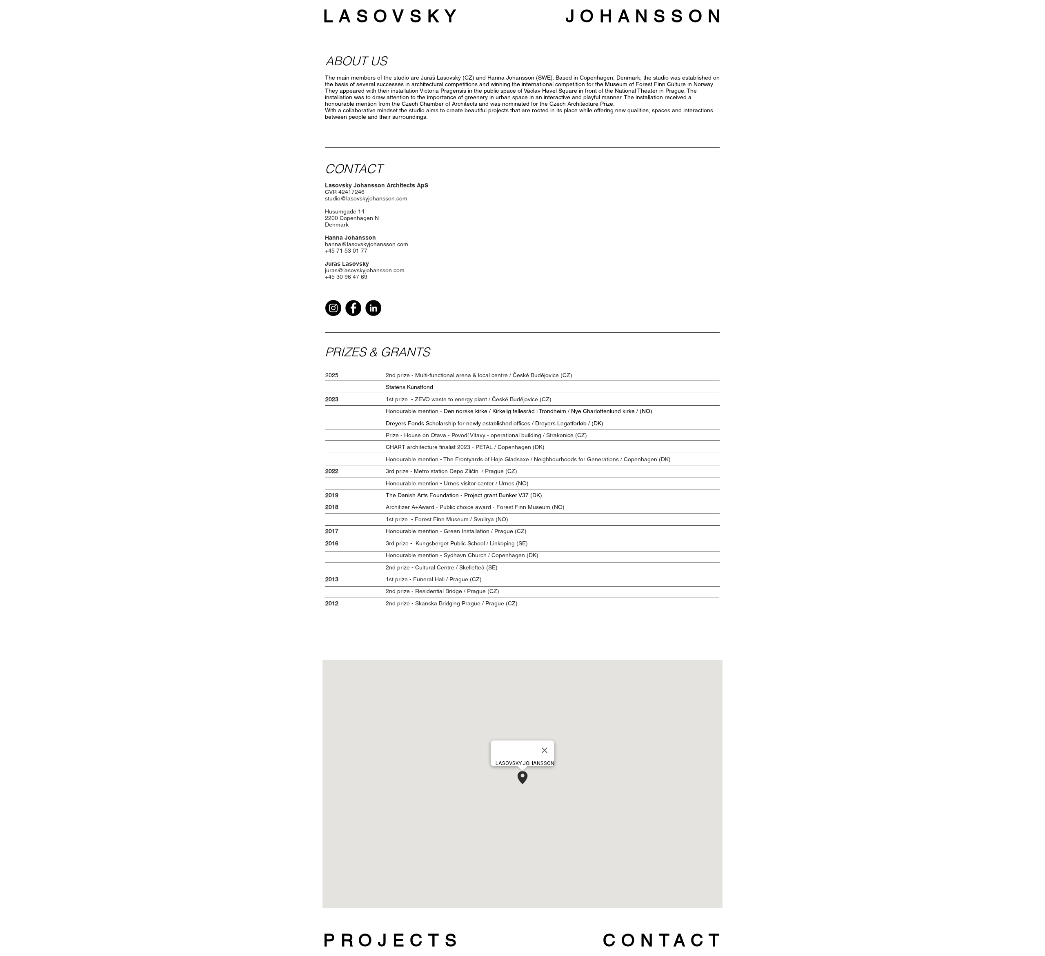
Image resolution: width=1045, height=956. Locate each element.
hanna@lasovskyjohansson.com (366, 244)
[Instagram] (333, 308)
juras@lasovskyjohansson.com (365, 270)
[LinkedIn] (373, 308)
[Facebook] (353, 308)
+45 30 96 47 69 (346, 276)
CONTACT (664, 940)
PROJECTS (392, 940)
